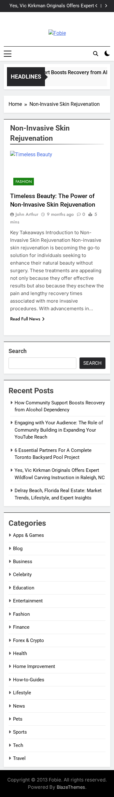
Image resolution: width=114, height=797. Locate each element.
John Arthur (27, 214)
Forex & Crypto (28, 640)
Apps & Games (28, 535)
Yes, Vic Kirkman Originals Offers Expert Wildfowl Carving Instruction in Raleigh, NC (52, 6)
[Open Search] (95, 53)
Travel (19, 758)
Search (18, 351)
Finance (21, 627)
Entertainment (28, 601)
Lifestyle (22, 693)
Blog (17, 548)
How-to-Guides (28, 680)
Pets (17, 719)
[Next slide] (106, 6)
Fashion (24, 181)
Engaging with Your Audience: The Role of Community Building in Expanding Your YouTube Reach (59, 430)
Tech (18, 745)
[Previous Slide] (96, 6)
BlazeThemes (71, 787)
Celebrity (22, 574)
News (19, 706)
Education (23, 588)
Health (20, 653)
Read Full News (25, 319)
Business (22, 561)
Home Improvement (34, 666)
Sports (20, 732)
